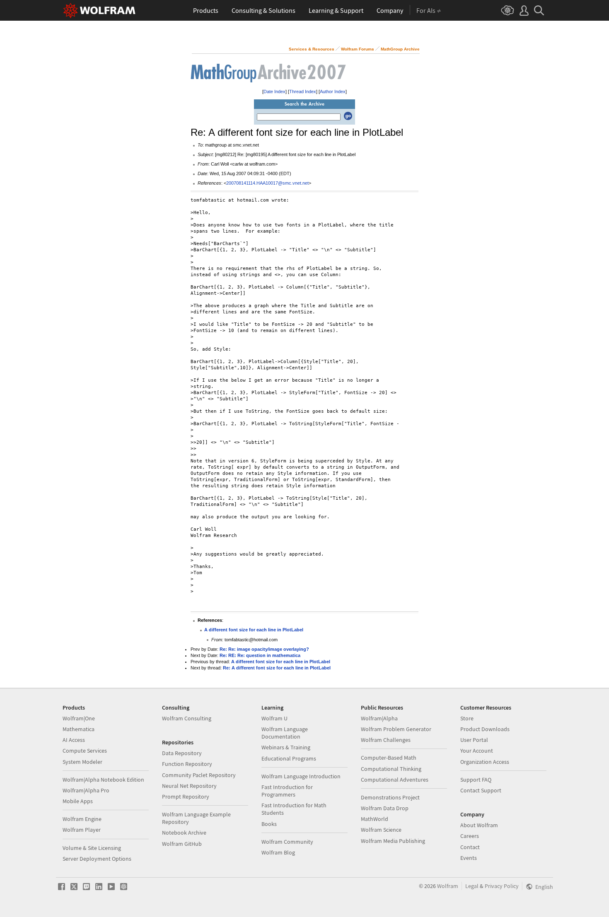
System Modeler (82, 761)
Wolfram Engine (82, 819)
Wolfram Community (287, 841)
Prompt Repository (185, 796)
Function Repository (187, 764)
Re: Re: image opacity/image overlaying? (264, 649)
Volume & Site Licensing (92, 848)
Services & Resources (311, 49)
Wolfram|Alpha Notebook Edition (103, 779)
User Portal (474, 740)
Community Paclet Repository (199, 775)
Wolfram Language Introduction (301, 776)
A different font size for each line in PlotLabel (253, 629)
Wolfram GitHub (182, 843)
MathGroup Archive (400, 49)
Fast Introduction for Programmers (287, 790)
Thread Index (302, 91)
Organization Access (484, 761)
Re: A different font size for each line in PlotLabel (277, 667)
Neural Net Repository (189, 785)
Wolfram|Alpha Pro (86, 790)
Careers (469, 836)
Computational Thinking (391, 769)
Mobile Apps (78, 801)
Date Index (274, 91)
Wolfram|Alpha (379, 718)
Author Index (333, 91)
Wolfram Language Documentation (284, 732)
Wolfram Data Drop (384, 808)
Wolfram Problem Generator (396, 729)
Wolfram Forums (357, 49)
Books (269, 824)
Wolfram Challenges (386, 740)
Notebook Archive (184, 832)
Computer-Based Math (388, 757)
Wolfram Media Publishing (393, 841)
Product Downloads (485, 729)
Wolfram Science (381, 829)
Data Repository (182, 753)
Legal (472, 886)
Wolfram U (274, 718)
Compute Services (85, 750)
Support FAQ (475, 779)
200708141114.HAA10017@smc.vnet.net (267, 183)
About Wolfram (479, 825)
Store (467, 718)
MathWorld (374, 819)
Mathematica (78, 729)
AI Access (74, 740)
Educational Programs (288, 758)
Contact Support (480, 790)
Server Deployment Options (97, 858)
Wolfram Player (82, 829)
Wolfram (447, 886)
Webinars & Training (285, 747)
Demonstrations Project (390, 797)
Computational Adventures (394, 779)
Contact (470, 847)
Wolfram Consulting (186, 718)
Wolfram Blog (278, 852)
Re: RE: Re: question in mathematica (260, 655)
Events (468, 858)
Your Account (476, 750)
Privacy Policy (502, 886)
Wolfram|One (79, 718)
